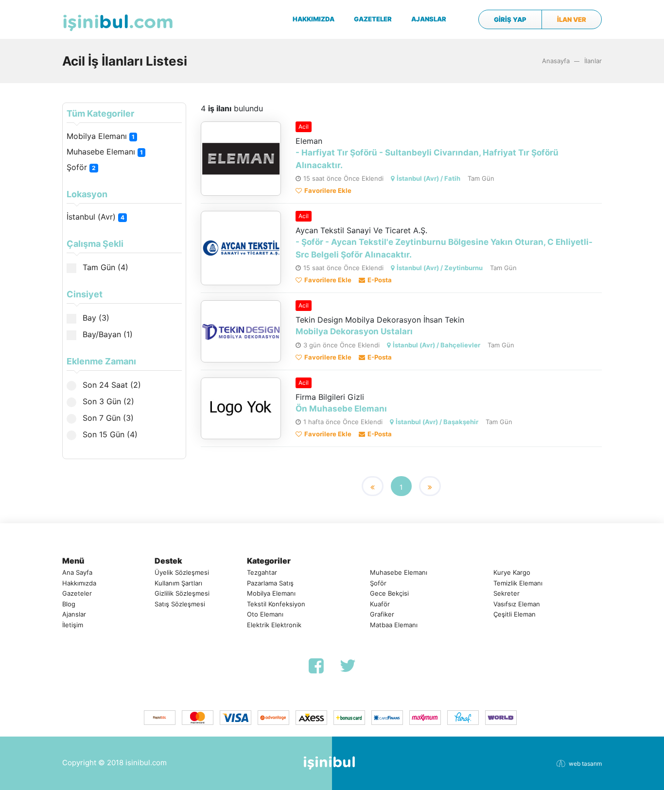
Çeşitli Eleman (514, 614)
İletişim (72, 625)
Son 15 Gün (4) (109, 434)
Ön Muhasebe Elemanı (341, 408)
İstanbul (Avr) (95, 217)
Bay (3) (94, 318)
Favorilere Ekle (327, 190)
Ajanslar (74, 614)
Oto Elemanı (265, 614)
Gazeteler (77, 593)
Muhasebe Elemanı (105, 151)
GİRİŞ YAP (510, 19)
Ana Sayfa (77, 572)
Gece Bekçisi (389, 593)
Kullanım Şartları (178, 583)
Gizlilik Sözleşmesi (182, 593)
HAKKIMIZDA (313, 19)
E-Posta (379, 280)
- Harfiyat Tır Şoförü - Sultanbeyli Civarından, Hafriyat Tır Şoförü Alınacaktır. (427, 159)
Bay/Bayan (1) (106, 334)
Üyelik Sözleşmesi (182, 572)
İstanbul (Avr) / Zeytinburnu (440, 268)
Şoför (81, 167)
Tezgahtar (262, 572)
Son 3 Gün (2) (107, 401)
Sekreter (506, 593)
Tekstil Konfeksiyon (276, 604)
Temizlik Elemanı (517, 583)
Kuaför (380, 604)
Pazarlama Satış (270, 583)
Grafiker (382, 614)
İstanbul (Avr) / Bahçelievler (436, 345)
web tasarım (585, 763)
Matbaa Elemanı (394, 625)
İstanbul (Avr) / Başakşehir (437, 422)
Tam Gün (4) (104, 267)
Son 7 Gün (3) (107, 418)
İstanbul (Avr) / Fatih (428, 178)
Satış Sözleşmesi (180, 604)
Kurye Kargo (511, 572)
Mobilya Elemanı (101, 136)
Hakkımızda (79, 583)
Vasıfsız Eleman (516, 604)
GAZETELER (373, 19)
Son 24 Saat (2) (110, 385)
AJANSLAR (428, 19)
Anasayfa (556, 61)
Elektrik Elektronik (274, 625)
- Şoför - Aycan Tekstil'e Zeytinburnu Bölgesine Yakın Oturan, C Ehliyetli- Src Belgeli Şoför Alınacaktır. (444, 248)
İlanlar (593, 61)
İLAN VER (571, 19)
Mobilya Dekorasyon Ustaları (354, 331)
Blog (68, 604)
